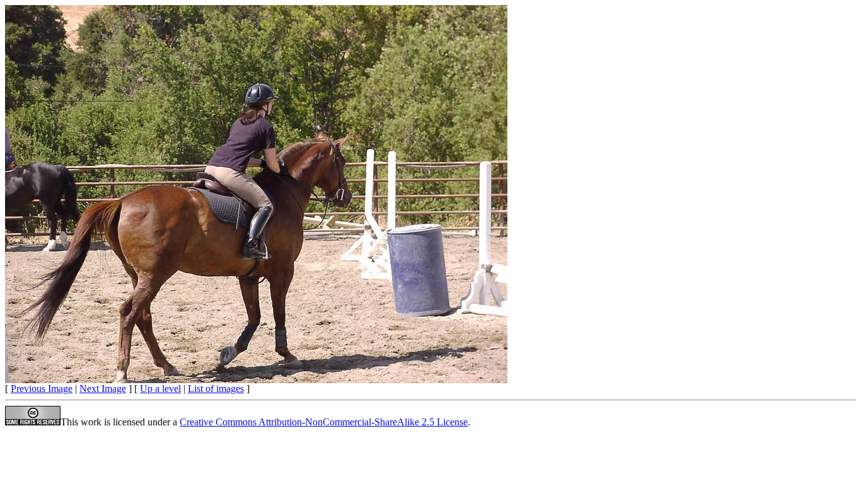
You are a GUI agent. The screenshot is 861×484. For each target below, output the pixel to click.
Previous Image (41, 388)
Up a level (160, 388)
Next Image (102, 388)
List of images (216, 388)
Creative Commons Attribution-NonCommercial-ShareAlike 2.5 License (324, 422)
